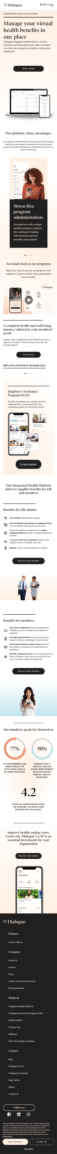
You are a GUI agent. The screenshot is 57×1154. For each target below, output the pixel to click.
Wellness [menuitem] (12, 1034)
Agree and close (15, 1142)
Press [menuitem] (11, 974)
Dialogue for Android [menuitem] (18, 1073)
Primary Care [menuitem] (14, 1027)
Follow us (19, 1107)
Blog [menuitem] (10, 1059)
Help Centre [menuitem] (13, 1080)
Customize (28, 1149)
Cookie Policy (7, 1136)
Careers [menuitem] (12, 967)
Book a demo (28, 68)
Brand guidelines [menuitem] (16, 988)
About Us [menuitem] (12, 960)
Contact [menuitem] (13, 1051)
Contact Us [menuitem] (13, 1094)
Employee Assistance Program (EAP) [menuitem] (25, 1013)
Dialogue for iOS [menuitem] (16, 1066)
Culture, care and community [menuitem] (21, 981)
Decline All (41, 1142)
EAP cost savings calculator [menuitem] (21, 1041)
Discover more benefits (28, 561)
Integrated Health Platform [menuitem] (21, 1006)
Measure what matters (28, 856)
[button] (25, 255)
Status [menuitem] (11, 1087)
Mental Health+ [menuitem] (15, 1020)
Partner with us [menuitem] (15, 942)
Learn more (28, 354)
